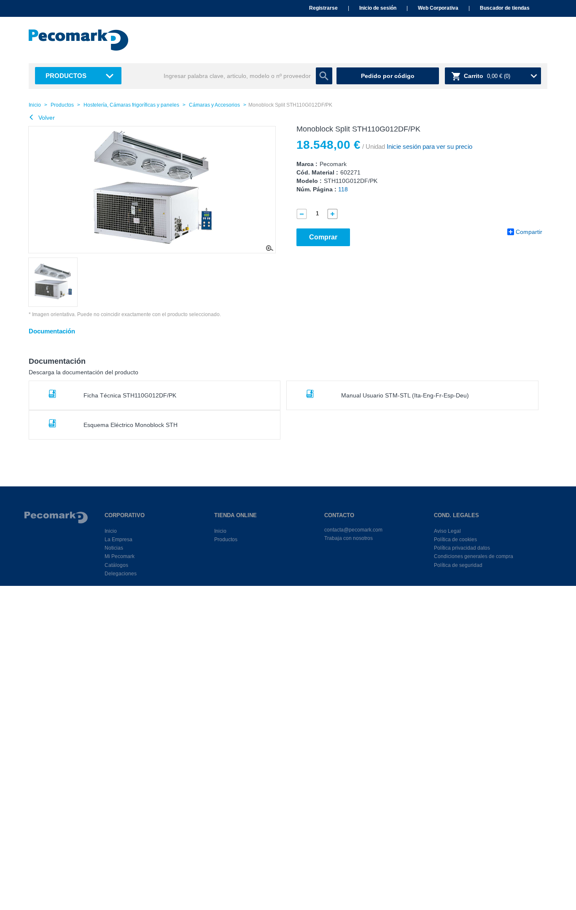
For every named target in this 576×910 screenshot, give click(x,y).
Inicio (35, 105)
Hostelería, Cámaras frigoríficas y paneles (131, 105)
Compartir (529, 231)
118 (343, 189)
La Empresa (118, 539)
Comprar (323, 237)
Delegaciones (121, 574)
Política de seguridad (458, 565)
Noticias (114, 548)
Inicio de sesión (377, 8)
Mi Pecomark (120, 556)
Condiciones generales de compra (473, 556)
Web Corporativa (438, 8)
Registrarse (323, 8)
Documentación (52, 331)
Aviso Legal (447, 531)
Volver (46, 117)
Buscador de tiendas (505, 8)
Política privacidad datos (462, 548)
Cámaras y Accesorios (214, 105)
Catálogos (116, 565)
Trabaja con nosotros (348, 538)
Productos (66, 75)
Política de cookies (455, 539)
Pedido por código (388, 75)
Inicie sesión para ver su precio (428, 146)
